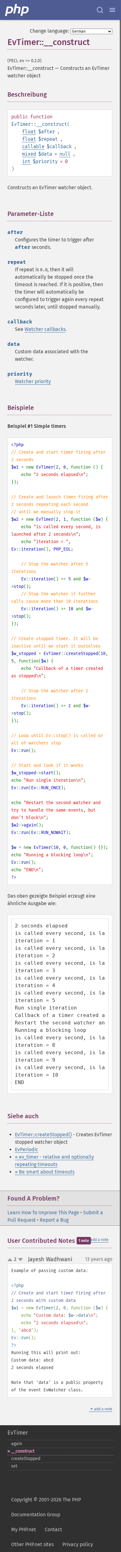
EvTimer (17, 1432)
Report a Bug (54, 1220)
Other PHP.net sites (32, 1544)
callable (33, 146)
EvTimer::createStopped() (43, 1135)
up (11, 1260)
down (20, 1259)
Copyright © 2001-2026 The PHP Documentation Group (46, 1507)
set (14, 1466)
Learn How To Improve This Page (43, 1213)
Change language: (49, 31)
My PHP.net (23, 1529)
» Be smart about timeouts (44, 1172)
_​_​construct (22, 1451)
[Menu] (112, 10)
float (29, 132)
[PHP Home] (17, 10)
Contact (53, 1529)
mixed (29, 154)
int (26, 161)
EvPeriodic (26, 1149)
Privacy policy (77, 1544)
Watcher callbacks (45, 329)
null (64, 154)
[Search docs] (100, 10)
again (16, 1443)
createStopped (25, 1458)
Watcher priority (33, 381)
